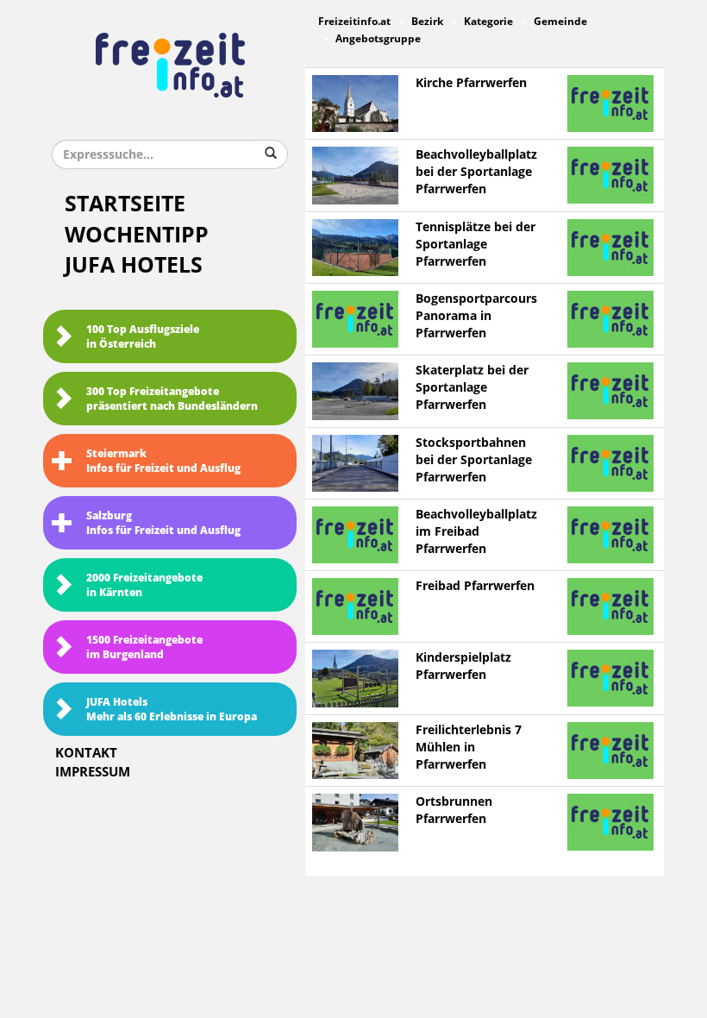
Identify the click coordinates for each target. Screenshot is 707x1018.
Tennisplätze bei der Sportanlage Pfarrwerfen (475, 244)
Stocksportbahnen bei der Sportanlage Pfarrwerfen (474, 460)
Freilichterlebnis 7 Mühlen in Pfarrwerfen (469, 747)
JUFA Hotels (134, 265)
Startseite (125, 204)
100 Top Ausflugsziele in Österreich (142, 337)
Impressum (92, 772)
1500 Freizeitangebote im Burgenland (144, 647)
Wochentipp (137, 235)
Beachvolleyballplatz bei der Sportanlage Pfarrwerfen (476, 172)
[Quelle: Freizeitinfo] (355, 103)
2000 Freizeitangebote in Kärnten (144, 585)
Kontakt (86, 753)
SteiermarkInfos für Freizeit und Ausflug (163, 461)
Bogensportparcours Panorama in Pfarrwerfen (476, 316)
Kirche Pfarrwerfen (471, 83)
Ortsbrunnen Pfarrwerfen (454, 810)
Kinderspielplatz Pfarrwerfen (463, 666)
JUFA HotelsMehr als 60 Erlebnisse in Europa (171, 709)
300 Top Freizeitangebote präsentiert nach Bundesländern (172, 399)
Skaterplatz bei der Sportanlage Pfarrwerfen (472, 387)
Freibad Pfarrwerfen (475, 586)
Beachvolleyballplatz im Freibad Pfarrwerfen (476, 531)
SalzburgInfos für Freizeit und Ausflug (163, 523)
